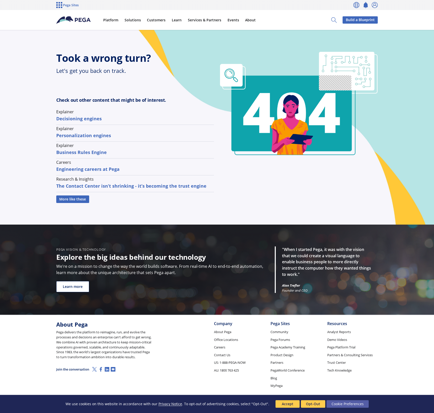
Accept (287, 403)
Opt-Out (313, 403)
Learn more (73, 286)
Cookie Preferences (348, 403)
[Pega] (73, 20)
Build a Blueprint (360, 19)
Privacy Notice (170, 403)
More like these (72, 199)
